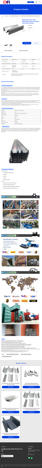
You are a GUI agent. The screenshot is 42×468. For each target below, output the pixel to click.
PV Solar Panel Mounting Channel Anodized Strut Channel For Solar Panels (31, 409)
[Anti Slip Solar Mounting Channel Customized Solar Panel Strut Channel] (31, 374)
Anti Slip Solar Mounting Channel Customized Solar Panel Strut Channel (31, 384)
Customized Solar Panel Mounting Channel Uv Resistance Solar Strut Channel (10, 434)
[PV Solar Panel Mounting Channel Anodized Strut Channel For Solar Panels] (31, 399)
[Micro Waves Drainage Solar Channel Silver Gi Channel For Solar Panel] (10, 399)
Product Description (23, 50)
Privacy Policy (2, 466)
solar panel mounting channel (12, 354)
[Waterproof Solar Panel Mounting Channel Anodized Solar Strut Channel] (13, 30)
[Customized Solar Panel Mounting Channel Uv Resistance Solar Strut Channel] (10, 424)
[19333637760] (29, 457)
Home (2, 16)
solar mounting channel (6, 356)
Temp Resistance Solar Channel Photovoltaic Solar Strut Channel (10, 384)
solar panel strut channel (26, 354)
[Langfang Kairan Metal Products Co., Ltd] (6, 2)
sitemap (6, 465)
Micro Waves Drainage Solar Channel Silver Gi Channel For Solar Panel (10, 409)
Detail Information (8, 50)
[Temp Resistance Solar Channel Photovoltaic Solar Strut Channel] (10, 374)
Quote (30, 2)
